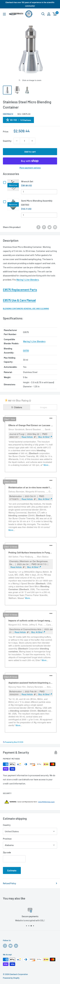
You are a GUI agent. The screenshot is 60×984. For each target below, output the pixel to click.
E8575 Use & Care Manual (19, 300)
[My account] (48, 14)
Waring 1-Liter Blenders (27, 279)
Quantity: (7, 141)
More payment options (30, 167)
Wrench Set (27, 181)
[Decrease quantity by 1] (17, 141)
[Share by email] (55, 227)
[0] (55, 14)
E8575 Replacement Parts (20, 289)
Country (6, 825)
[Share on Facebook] (38, 227)
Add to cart (30, 151)
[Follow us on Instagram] (5, 946)
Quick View (13, 185)
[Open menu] (4, 14)
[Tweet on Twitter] (49, 227)
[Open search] (43, 14)
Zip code (7, 852)
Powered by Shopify (11, 978)
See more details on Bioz (48, 741)
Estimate (11, 870)
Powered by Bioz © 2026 (14, 742)
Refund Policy (9, 883)
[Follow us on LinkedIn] (16, 946)
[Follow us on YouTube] (10, 946)
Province (7, 838)
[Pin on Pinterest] (44, 227)
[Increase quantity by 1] (32, 141)
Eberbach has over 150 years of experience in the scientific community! (30, 4)
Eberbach (8, 114)
